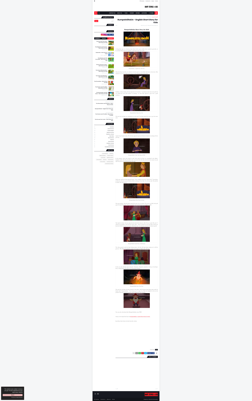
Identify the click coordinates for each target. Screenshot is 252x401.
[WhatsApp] (139, 353)
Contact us (102, 399)
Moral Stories (104, 137)
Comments (97, 38)
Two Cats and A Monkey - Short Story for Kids (101, 76)
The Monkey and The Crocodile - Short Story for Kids (101, 59)
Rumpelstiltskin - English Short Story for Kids (104, 109)
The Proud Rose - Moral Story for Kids (100, 82)
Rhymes (104, 139)
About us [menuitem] (119, 13)
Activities (104, 127)
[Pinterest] (142, 353)
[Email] (136, 353)
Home (156, 1)
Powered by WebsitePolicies (17, 397)
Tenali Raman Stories (104, 146)
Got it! (12, 395)
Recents (104, 38)
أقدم (117, 388)
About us (109, 399)
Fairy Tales (149, 17)
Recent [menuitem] (132, 13)
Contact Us (148, 1)
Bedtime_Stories (104, 134)
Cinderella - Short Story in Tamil (101, 53)
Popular (111, 38)
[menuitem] (156, 13)
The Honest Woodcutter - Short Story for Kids (101, 71)
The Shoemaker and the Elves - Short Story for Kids (101, 93)
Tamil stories (104, 145)
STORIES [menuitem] (152, 13)
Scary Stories (104, 141)
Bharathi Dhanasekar (153, 399)
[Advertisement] (118, 7)
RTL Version (142, 1)
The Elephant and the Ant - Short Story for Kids (101, 47)
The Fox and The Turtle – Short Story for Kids (101, 65)
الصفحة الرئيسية (155, 17)
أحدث (156, 388)
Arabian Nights (104, 130)
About (153, 1)
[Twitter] (145, 353)
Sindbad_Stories (104, 143)
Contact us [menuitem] (112, 13)
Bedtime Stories (104, 132)
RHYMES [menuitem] (138, 13)
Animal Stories (104, 128)
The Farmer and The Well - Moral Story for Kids (101, 87)
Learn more (15, 392)
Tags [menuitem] (126, 13)
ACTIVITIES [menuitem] (144, 13)
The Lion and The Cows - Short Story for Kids (101, 42)
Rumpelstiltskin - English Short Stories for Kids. (140, 316)
